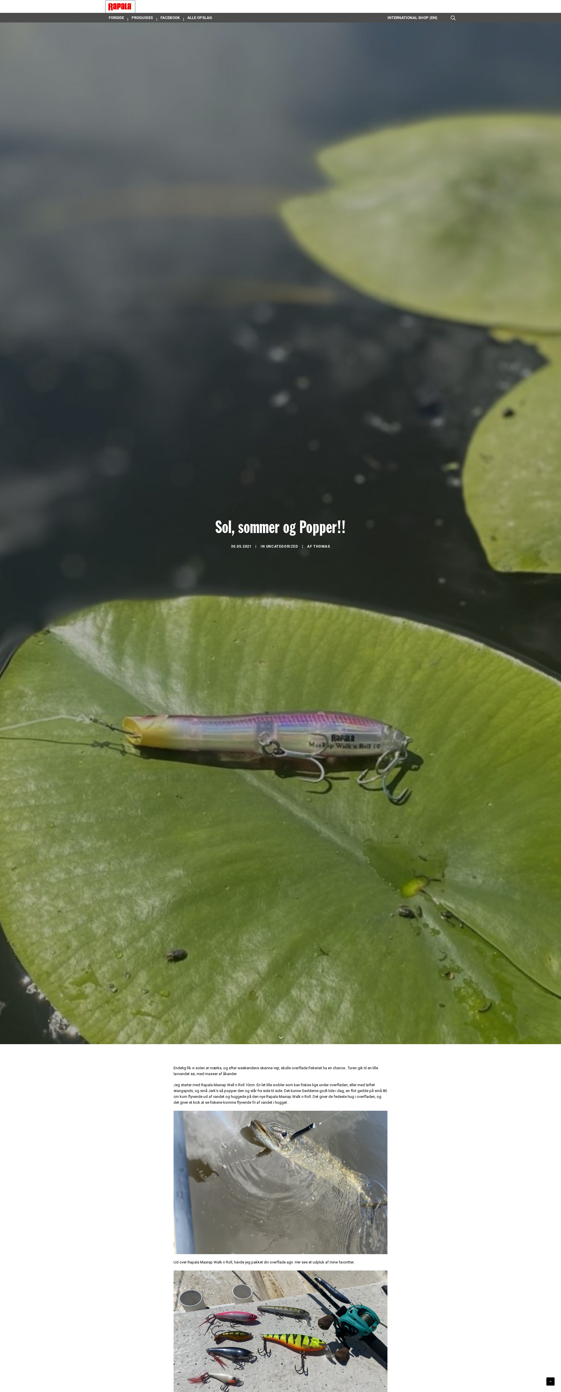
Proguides (142, 17)
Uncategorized (282, 546)
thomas (321, 546)
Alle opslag (199, 17)
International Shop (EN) (412, 17)
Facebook (170, 17)
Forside (116, 17)
